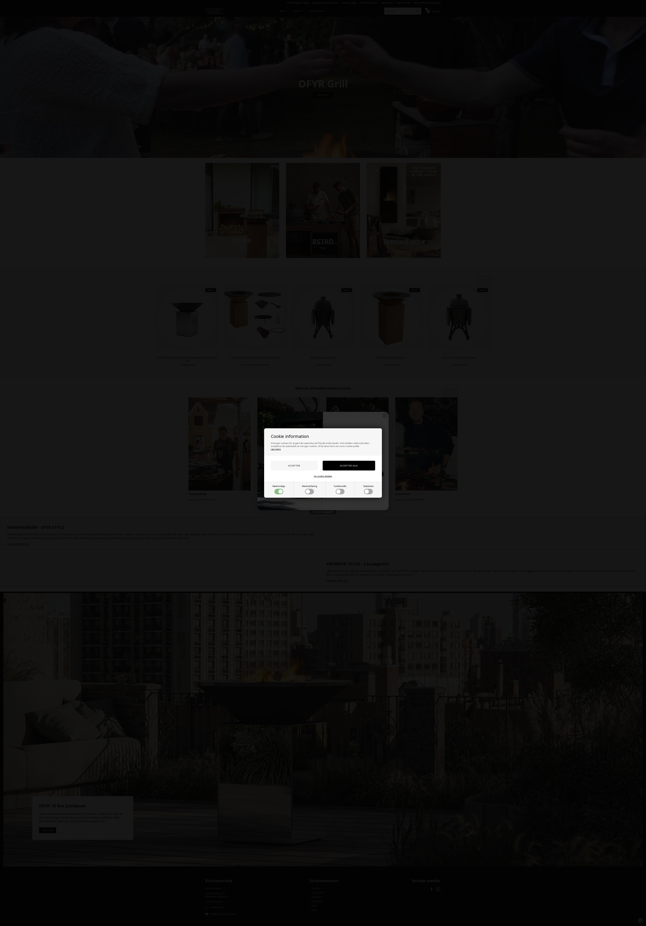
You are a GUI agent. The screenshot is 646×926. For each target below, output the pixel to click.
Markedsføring (309, 486)
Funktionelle (340, 486)
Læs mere (276, 449)
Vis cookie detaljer (323, 476)
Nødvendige (279, 486)
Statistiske (368, 486)
